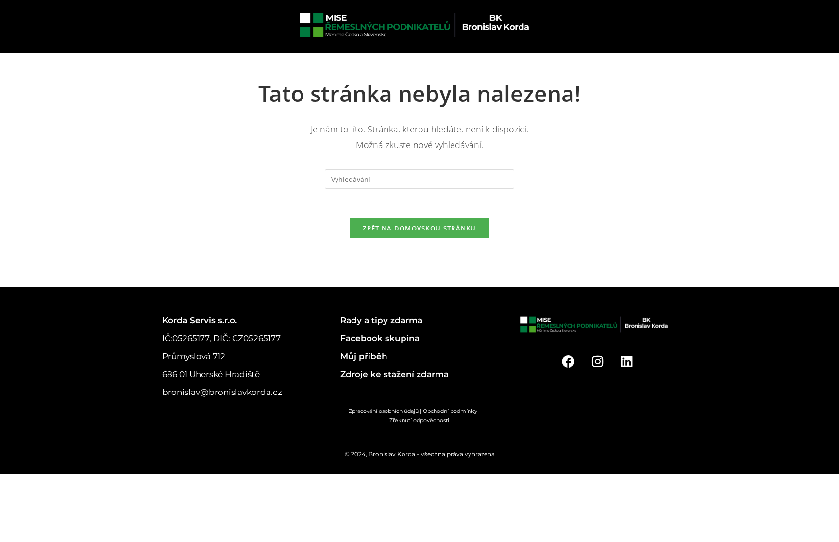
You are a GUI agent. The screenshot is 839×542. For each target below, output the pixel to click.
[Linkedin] (627, 361)
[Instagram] (597, 361)
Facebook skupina (380, 338)
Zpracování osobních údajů (384, 411)
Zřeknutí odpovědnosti (419, 420)
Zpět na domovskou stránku (419, 228)
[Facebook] (568, 361)
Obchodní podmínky (456, 411)
